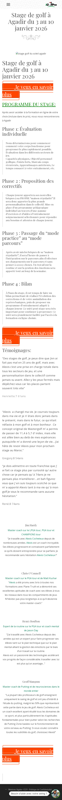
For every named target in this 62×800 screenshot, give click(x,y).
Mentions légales (15, 789)
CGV (26, 789)
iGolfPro (38, 795)
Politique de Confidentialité (40, 789)
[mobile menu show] (8, 4)
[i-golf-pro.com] (51, 4)
